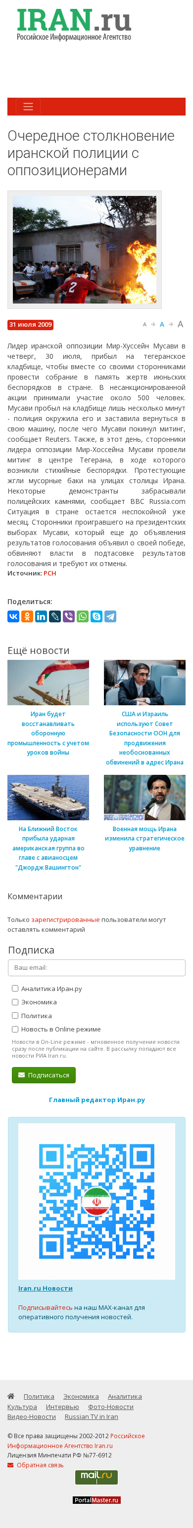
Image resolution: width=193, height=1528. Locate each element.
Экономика (38, 1001)
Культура (22, 1406)
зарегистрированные (65, 919)
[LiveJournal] (55, 616)
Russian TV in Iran (91, 1416)
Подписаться (48, 1074)
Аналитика (125, 1396)
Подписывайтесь (45, 1307)
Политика (36, 1015)
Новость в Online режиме (60, 1029)
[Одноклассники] (27, 616)
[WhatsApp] (83, 616)
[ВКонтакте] (13, 616)
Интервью (62, 1406)
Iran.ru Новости (45, 1288)
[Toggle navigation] (28, 106)
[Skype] (96, 616)
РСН (50, 573)
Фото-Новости (111, 1406)
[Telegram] (110, 616)
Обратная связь (39, 1465)
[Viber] (69, 616)
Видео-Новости (31, 1416)
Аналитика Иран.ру (51, 988)
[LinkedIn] (41, 616)
